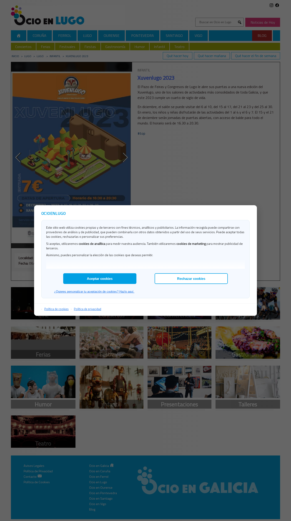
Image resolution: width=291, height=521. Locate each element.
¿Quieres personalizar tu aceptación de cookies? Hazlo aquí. (94, 291)
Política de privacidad (87, 309)
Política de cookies (56, 309)
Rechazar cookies (191, 279)
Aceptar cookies (100, 279)
